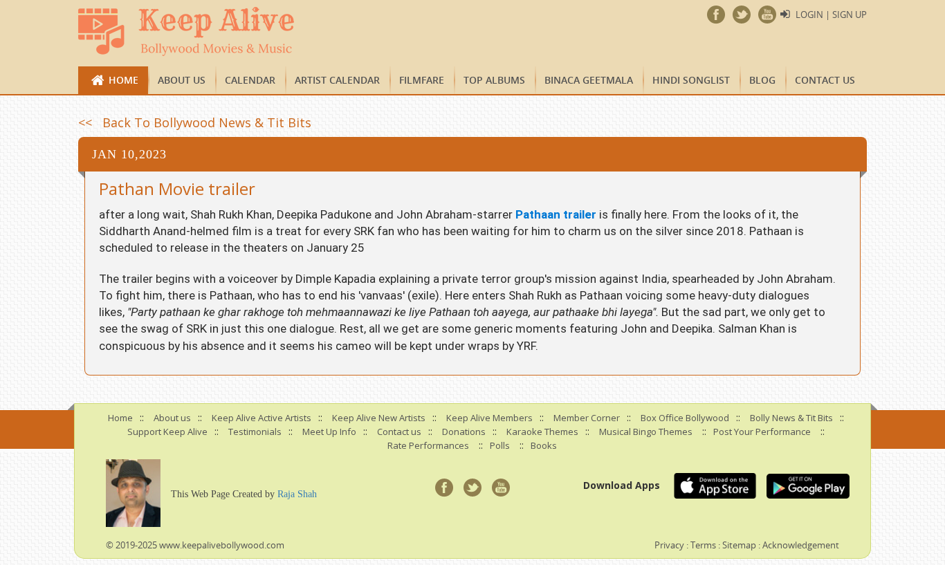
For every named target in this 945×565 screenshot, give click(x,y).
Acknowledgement (800, 545)
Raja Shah (297, 494)
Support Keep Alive (167, 431)
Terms (703, 545)
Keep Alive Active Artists (261, 417)
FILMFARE (421, 79)
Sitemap (739, 545)
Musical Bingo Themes (645, 431)
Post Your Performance (762, 431)
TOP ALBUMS (494, 79)
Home (123, 79)
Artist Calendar (337, 79)
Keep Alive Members (489, 417)
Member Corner (586, 417)
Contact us (825, 79)
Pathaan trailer (555, 214)
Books (544, 445)
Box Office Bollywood (685, 417)
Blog (762, 79)
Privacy (669, 545)
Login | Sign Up (831, 14)
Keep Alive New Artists (378, 417)
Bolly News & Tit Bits (791, 417)
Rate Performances (428, 445)
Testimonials (255, 431)
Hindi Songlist (691, 79)
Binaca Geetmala (588, 79)
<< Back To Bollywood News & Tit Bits (194, 122)
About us (181, 79)
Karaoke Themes (542, 431)
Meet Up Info (329, 431)
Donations (464, 431)
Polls (500, 445)
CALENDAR (250, 79)
